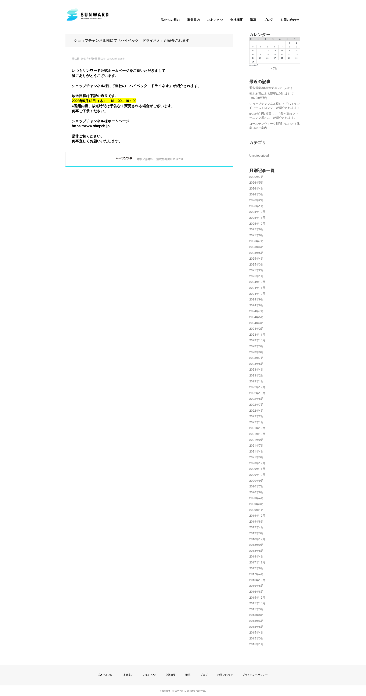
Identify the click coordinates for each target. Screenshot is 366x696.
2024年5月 (256, 317)
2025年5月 (256, 252)
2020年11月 (257, 468)
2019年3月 (256, 533)
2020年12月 (257, 463)
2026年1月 (256, 206)
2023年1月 (256, 381)
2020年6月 (256, 492)
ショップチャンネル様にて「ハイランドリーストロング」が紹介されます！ (274, 105)
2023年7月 (256, 358)
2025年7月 (256, 241)
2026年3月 (256, 194)
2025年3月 (256, 264)
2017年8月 (256, 568)
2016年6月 (256, 591)
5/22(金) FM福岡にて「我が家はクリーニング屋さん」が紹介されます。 (273, 115)
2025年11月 (257, 217)
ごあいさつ (215, 19)
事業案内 (193, 19)
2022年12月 (257, 387)
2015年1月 (256, 644)
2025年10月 (257, 223)
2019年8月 (256, 521)
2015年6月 (256, 621)
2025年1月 (256, 276)
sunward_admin (116, 58)
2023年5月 (256, 363)
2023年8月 (256, 352)
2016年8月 (256, 585)
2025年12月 (257, 211)
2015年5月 (256, 626)
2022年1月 (256, 422)
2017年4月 (256, 574)
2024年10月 (257, 293)
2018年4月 (256, 556)
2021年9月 (256, 439)
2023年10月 (257, 340)
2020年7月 (256, 486)
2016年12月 (257, 580)
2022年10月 (257, 393)
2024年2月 (256, 328)
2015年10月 (257, 603)
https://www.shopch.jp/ (91, 125)
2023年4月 (256, 369)
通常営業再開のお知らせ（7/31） (271, 88)
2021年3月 (256, 457)
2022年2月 (256, 416)
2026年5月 (256, 182)
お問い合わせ (289, 19)
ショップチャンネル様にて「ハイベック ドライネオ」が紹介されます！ (133, 40)
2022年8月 (256, 398)
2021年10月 (257, 434)
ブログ (268, 19)
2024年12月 (257, 282)
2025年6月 (256, 247)
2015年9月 (256, 609)
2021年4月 (256, 451)
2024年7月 (256, 311)
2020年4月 (256, 498)
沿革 (253, 19)
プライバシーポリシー (255, 674)
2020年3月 (256, 504)
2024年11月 (257, 287)
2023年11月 (257, 334)
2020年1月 (256, 510)
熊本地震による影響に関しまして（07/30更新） (271, 95)
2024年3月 (256, 323)
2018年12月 (257, 539)
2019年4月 (256, 527)
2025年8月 (256, 235)
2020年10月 (257, 474)
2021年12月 (257, 428)
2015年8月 (256, 615)
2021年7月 (256, 445)
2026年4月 (256, 188)
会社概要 (236, 19)
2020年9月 (256, 480)
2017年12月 (257, 562)
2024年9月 (256, 299)
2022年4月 (256, 410)
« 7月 (274, 68)
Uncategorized (259, 155)
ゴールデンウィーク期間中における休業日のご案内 (274, 125)
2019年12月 (257, 515)
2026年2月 (256, 200)
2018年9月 (256, 544)
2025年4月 (256, 258)
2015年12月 (257, 597)
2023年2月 (256, 375)
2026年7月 (256, 176)
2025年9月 (256, 229)
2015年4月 (256, 632)
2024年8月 (256, 305)
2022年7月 (256, 404)
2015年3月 (256, 638)
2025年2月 (256, 270)
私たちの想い (170, 19)
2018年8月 (256, 550)
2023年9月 (256, 346)
